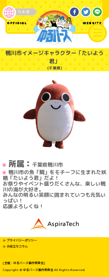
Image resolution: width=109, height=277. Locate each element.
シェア (74, 12)
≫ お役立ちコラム (15, 246)
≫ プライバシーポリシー (20, 240)
